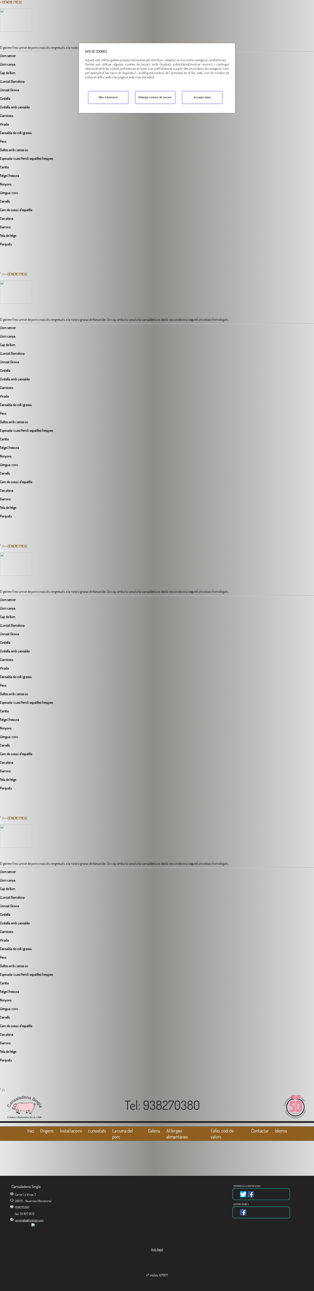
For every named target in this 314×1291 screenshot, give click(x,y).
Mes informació (108, 97)
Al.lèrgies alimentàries (177, 1134)
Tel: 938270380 (162, 1105)
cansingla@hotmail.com (29, 1220)
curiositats (97, 1131)
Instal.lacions (71, 1131)
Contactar (260, 1131)
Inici (30, 1131)
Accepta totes (202, 97)
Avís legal (157, 1249)
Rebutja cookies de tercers (155, 97)
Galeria (154, 1131)
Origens (47, 1131)
